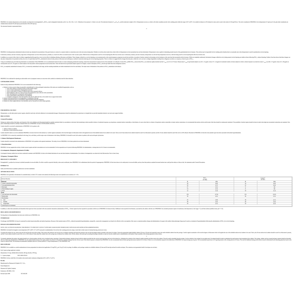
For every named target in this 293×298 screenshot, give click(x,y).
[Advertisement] (12, 10)
